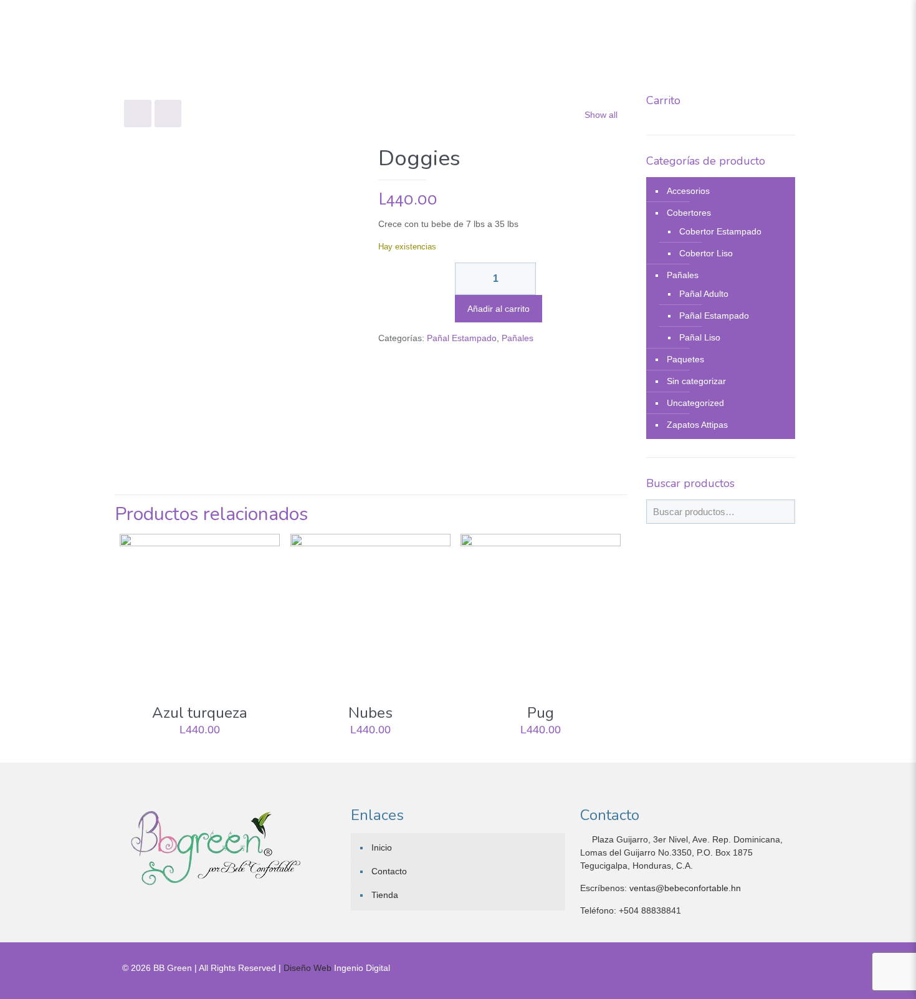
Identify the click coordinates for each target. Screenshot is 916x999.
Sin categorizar (696, 381)
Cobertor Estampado (720, 231)
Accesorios (688, 191)
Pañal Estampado (462, 338)
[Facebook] (758, 967)
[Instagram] (774, 967)
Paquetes (685, 359)
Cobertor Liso (706, 253)
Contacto (389, 871)
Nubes (370, 713)
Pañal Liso (699, 337)
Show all (601, 115)
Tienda (384, 895)
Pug (540, 713)
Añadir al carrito (498, 309)
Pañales (517, 338)
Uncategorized (695, 403)
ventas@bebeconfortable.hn (685, 888)
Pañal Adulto (703, 294)
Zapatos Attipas (697, 425)
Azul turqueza (199, 713)
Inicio (381, 847)
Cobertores (689, 213)
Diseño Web (308, 968)
